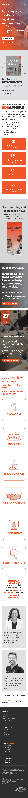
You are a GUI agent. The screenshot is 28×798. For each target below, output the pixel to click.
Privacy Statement (14, 769)
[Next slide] (25, 79)
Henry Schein (8, 751)
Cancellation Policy (6, 770)
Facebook (7, 730)
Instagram (7, 736)
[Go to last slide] (22, 79)
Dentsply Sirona (8, 747)
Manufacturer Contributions (17, 770)
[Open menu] (24, 4)
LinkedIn (7, 734)
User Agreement (5, 769)
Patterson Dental (9, 749)
